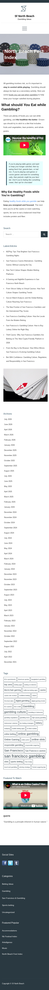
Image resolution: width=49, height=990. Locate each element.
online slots (38, 739)
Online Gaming (11, 739)
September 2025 (10, 466)
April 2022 (8, 657)
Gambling (28, 706)
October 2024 (9, 523)
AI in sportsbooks (10, 679)
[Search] (44, 234)
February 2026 (9, 440)
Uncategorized (8, 912)
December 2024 (10, 512)
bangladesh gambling (38, 679)
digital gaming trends (38, 701)
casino (43, 690)
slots (6, 762)
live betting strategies (27, 723)
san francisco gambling (24, 756)
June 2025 (8, 481)
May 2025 (8, 486)
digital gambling (22, 701)
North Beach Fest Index (12, 954)
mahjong (7, 728)
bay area (8, 685)
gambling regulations (11, 717)
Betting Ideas (7, 884)
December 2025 (10, 450)
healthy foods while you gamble (22, 201)
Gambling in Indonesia (35, 712)
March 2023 (8, 615)
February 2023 (9, 621)
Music (4, 948)
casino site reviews (10, 695)
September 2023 (10, 590)
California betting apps (30, 690)
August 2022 (9, 646)
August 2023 (9, 595)
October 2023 (9, 584)
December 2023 (10, 574)
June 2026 (8, 424)
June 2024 (8, 543)
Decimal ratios (9, 701)
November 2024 (10, 517)
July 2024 (8, 538)
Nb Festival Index (9, 936)
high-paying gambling (39, 717)
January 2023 (9, 626)
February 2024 (9, 564)
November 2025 (10, 455)
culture (34, 695)
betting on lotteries (30, 685)
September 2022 (10, 641)
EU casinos (8, 706)
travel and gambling (10, 767)
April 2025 (8, 492)
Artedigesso (7, 942)
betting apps (18, 685)
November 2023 (10, 579)
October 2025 (9, 461)
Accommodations (9, 931)
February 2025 (9, 502)
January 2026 (9, 445)
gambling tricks (25, 717)
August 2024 (9, 533)
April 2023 (8, 610)
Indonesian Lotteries (11, 723)
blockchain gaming (12, 690)
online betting (10, 734)
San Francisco (13, 750)
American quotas (23, 679)
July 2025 (8, 476)
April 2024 (8, 553)
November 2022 (10, 631)
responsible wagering (32, 745)
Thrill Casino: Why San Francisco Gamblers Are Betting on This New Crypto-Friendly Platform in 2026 (25, 339)
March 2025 (8, 497)
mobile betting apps (18, 728)
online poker (26, 740)
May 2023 (8, 605)
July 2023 (8, 600)
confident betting (24, 695)
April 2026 (8, 430)
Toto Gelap (28, 762)
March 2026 (8, 435)
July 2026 (8, 419)
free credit (17, 706)
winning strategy (24, 767)
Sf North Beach (24, 16)
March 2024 (8, 559)
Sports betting (8, 905)
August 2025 (9, 471)
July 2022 (8, 652)
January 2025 (9, 507)
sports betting (17, 762)
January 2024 (9, 569)
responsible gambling (13, 745)
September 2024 (10, 528)
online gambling (28, 733)
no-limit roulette (32, 728)
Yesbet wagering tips (39, 767)
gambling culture (15, 711)
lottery (39, 723)
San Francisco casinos (35, 751)
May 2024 (8, 548)
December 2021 (10, 662)
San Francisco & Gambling (13, 898)
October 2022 (9, 636)
